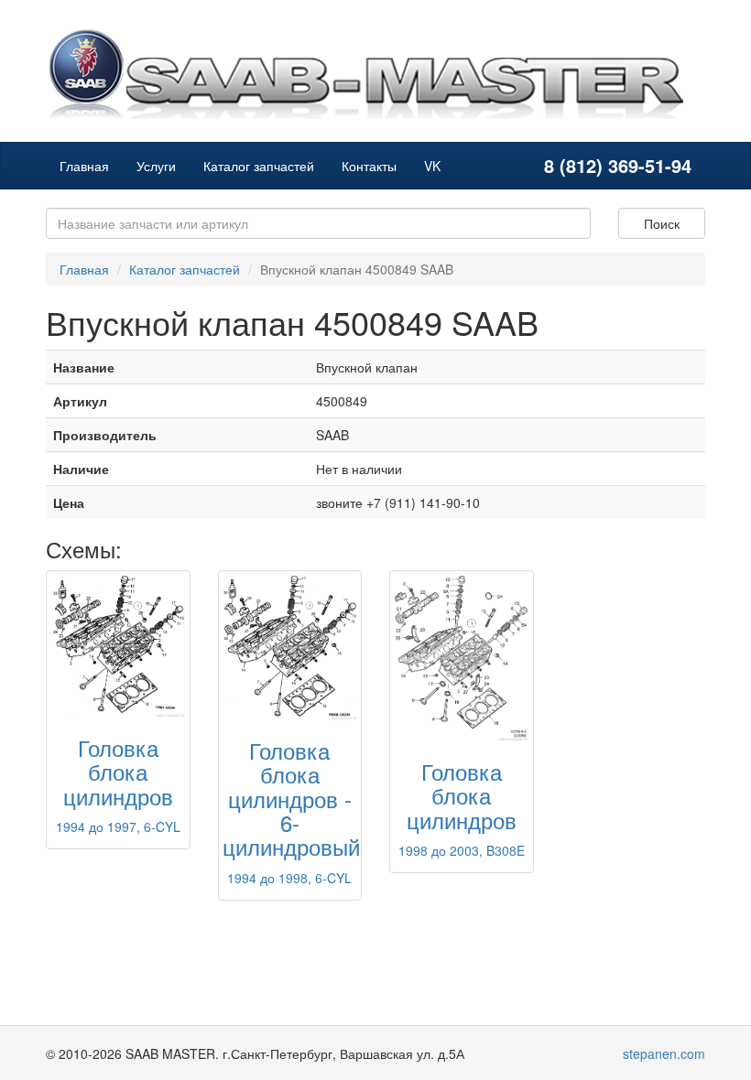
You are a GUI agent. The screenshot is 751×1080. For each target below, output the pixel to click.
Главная (84, 166)
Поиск (662, 223)
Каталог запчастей (258, 166)
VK (432, 166)
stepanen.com (664, 1053)
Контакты (369, 166)
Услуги (156, 166)
